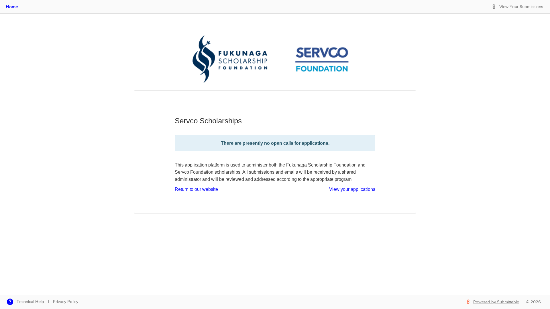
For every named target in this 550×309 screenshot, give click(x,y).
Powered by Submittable (496, 302)
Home (12, 6)
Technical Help (30, 302)
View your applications (352, 189)
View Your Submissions (521, 7)
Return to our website (196, 189)
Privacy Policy (65, 302)
